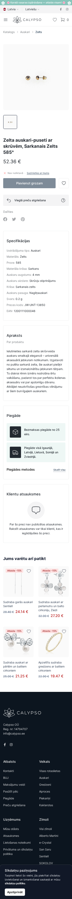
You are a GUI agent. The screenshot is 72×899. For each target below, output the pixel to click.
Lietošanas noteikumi (17, 842)
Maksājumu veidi (14, 784)
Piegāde (8, 798)
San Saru (45, 849)
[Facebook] (61, 9)
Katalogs (9, 32)
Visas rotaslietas (49, 771)
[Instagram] (67, 9)
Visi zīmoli (45, 829)
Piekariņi (44, 798)
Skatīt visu (59, 469)
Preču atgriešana (14, 805)
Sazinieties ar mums (38, 173)
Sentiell (44, 856)
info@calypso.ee (14, 733)
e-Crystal (45, 842)
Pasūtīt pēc (10, 791)
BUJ (6, 777)
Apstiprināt (15, 892)
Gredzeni (45, 784)
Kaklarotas (46, 805)
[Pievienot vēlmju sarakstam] (29, 571)
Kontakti (8, 771)
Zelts (38, 32)
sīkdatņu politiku (15, 883)
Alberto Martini (48, 835)
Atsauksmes (11, 835)
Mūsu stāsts (11, 829)
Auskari (25, 32)
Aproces (44, 791)
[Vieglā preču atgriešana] (63, 200)
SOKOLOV (46, 863)
